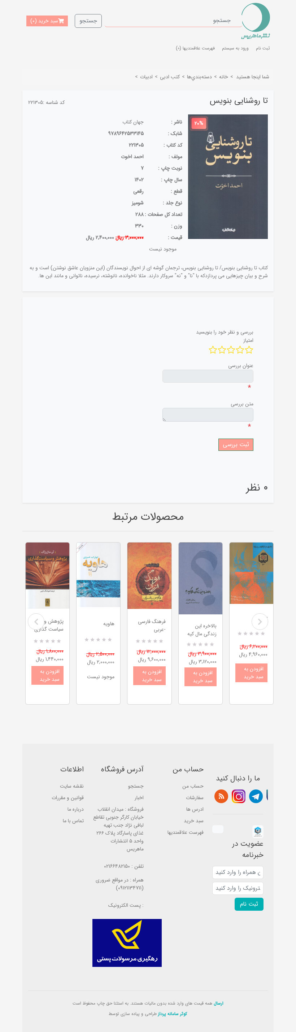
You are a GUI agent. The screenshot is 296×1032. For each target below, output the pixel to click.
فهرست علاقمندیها (185, 832)
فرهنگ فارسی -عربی (151, 625)
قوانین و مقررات (68, 798)
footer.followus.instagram (238, 796)
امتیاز (248, 340)
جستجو (88, 20)
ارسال (218, 1003)
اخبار (139, 798)
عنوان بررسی (240, 366)
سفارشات (195, 798)
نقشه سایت (72, 786)
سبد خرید (194, 821)
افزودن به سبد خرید (50, 675)
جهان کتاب (133, 122)
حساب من (193, 786)
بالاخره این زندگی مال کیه (202, 630)
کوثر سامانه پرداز (172, 1013)
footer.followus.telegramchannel (256, 796)
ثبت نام (263, 48)
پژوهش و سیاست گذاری (49, 625)
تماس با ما (73, 821)
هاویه (108, 624)
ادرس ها (195, 809)
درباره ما (76, 809)
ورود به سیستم (235, 48)
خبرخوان (221, 796)
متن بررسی (242, 404)
